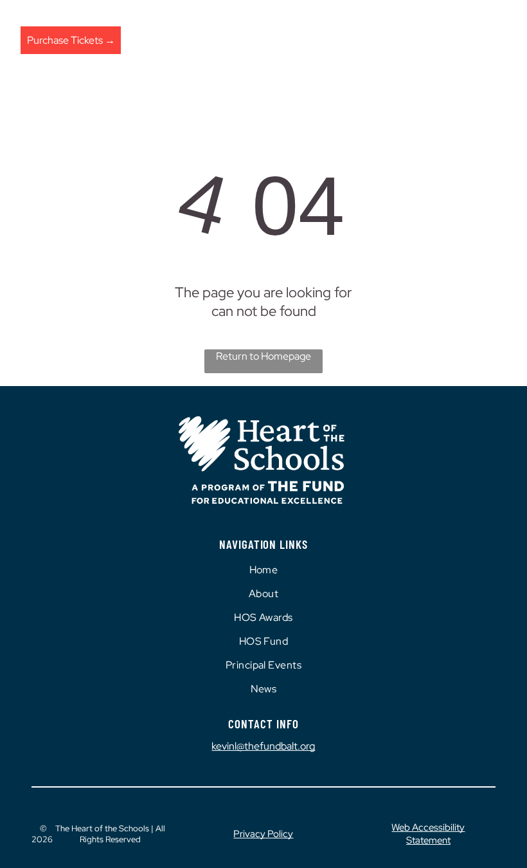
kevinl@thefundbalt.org (263, 746)
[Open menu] (496, 40)
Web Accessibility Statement (428, 834)
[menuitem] (263, 570)
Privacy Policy (263, 833)
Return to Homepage (263, 356)
